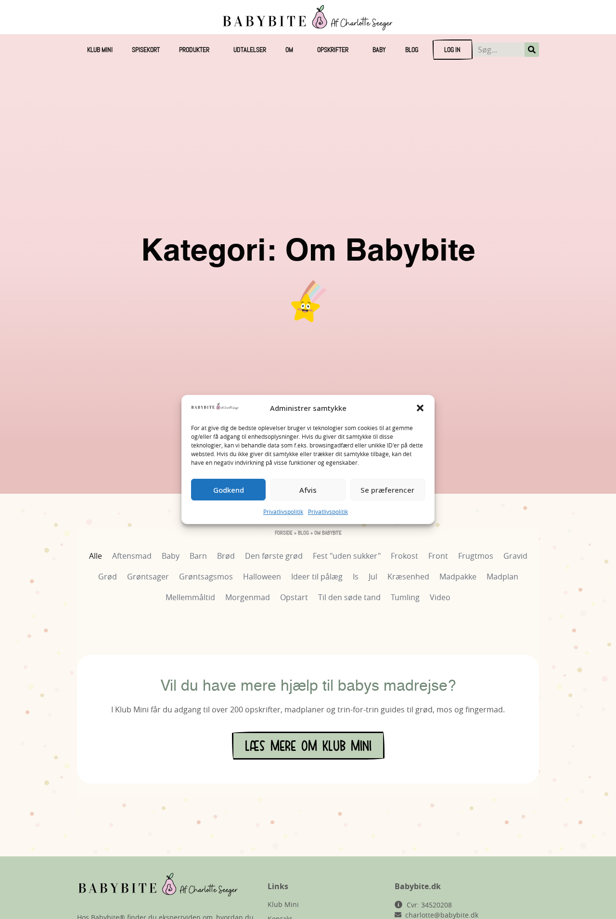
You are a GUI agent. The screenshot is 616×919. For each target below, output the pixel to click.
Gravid (515, 556)
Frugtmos (475, 556)
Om (289, 49)
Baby (379, 49)
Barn (198, 556)
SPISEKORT (146, 49)
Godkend (228, 490)
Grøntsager (148, 576)
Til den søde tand (349, 597)
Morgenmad (247, 597)
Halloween (262, 576)
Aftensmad (132, 556)
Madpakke (457, 576)
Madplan (502, 576)
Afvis (308, 490)
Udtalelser (249, 49)
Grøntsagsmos (206, 576)
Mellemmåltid (190, 597)
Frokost (404, 556)
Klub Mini (100, 49)
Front (438, 556)
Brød (226, 556)
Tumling (405, 597)
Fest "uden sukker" (347, 556)
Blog (303, 532)
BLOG (411, 49)
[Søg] (532, 49)
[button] (420, 408)
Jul (373, 576)
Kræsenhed (408, 576)
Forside (284, 532)
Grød (107, 576)
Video (440, 597)
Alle (95, 556)
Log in (452, 49)
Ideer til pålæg (317, 576)
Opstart (294, 597)
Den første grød (274, 556)
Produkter (194, 49)
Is (356, 576)
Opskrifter (332, 49)
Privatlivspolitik (283, 511)
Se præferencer (387, 490)
